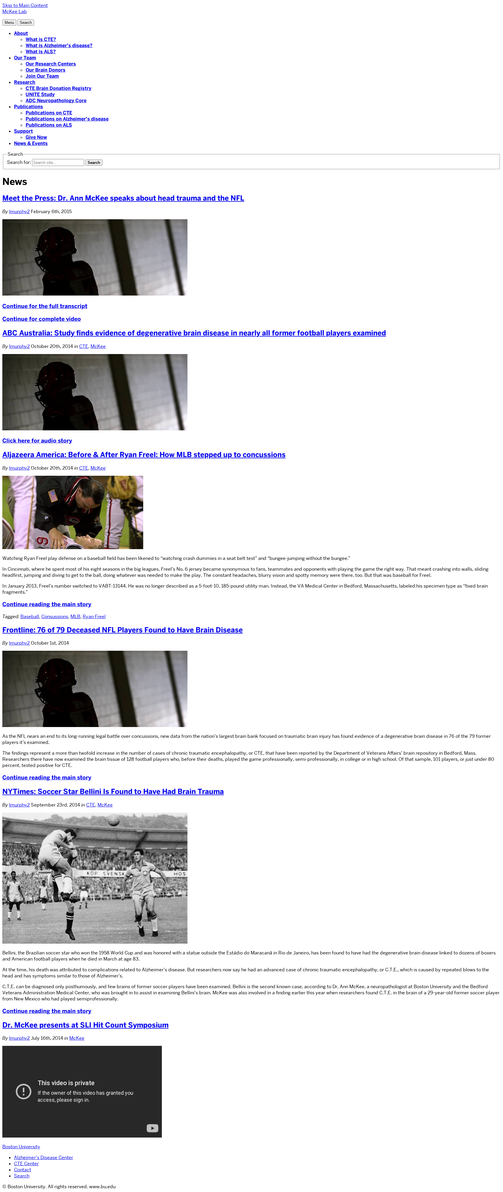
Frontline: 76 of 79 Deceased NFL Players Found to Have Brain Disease (122, 629)
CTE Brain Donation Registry (58, 88)
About (21, 33)
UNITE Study (40, 94)
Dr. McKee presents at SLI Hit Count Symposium (85, 1025)
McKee (98, 346)
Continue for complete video (41, 319)
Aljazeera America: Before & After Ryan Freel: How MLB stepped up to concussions (144, 454)
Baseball (29, 616)
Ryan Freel (94, 616)
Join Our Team (42, 76)
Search (21, 1176)
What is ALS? (41, 52)
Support (23, 131)
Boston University (21, 1147)
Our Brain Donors (45, 70)
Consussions (54, 616)
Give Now (36, 137)
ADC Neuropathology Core (56, 101)
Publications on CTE (49, 113)
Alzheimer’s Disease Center (43, 1157)
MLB (75, 616)
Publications (28, 107)
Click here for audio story (37, 440)
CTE (83, 346)
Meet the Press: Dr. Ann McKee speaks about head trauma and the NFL (123, 198)
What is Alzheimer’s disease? (59, 46)
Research (24, 82)
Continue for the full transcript (44, 306)
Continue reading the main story (46, 604)
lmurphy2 (19, 211)
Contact (22, 1170)
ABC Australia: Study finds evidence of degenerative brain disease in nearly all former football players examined (194, 332)
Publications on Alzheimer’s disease (67, 119)
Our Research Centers (51, 64)
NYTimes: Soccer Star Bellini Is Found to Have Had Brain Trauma (113, 791)
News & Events (31, 143)
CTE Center (26, 1164)
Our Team (25, 58)
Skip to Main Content (25, 5)
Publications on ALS (49, 125)
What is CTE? (41, 39)
